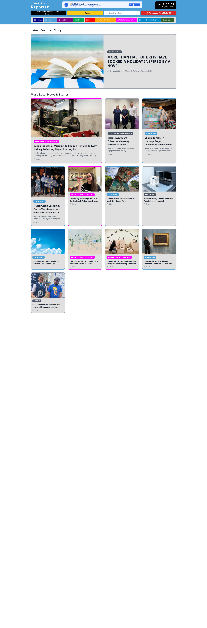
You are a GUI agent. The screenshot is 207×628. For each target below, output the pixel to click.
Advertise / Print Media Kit (160, 13)
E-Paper (86, 13)
